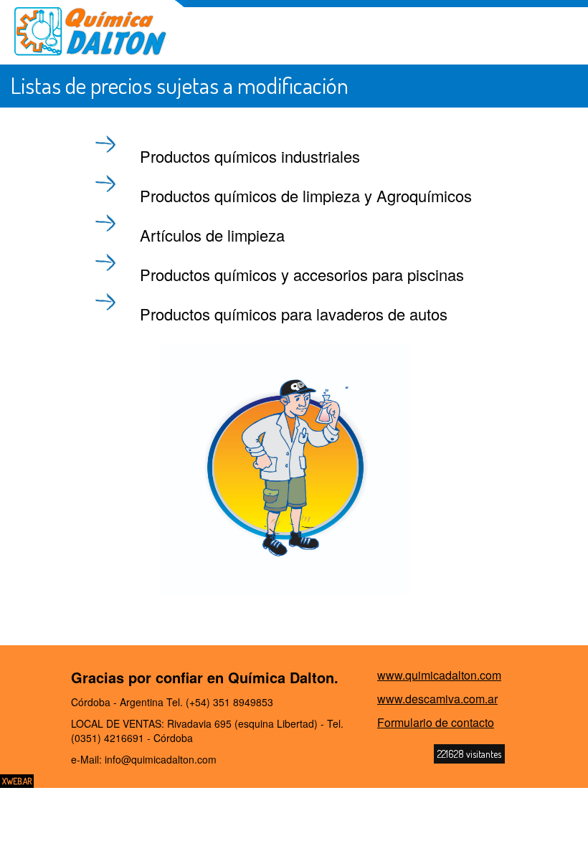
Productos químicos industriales (250, 156)
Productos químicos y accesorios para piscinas (302, 274)
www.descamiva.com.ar (437, 698)
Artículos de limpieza (212, 235)
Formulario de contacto (435, 722)
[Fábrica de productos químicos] (91, 32)
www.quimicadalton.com (439, 675)
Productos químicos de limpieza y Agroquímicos (306, 195)
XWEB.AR (17, 781)
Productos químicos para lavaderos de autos (293, 314)
